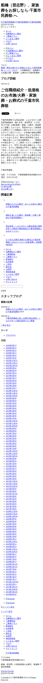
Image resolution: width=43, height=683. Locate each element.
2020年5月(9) (11, 529)
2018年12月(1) (11, 549)
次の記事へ (6, 189)
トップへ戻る (6, 611)
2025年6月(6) (11, 376)
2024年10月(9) (11, 396)
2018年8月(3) (11, 557)
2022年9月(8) (11, 459)
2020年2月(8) (11, 537)
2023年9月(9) (11, 428)
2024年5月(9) (11, 408)
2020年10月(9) (11, 516)
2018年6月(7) (11, 562)
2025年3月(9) (11, 383)
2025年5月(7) (11, 378)
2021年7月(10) (11, 494)
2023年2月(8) (11, 446)
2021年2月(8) (11, 506)
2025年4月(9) (11, 381)
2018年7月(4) (11, 559)
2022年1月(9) (11, 479)
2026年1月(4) (11, 358)
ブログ (8, 41)
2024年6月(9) (11, 406)
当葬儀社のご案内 (13, 34)
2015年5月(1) (11, 584)
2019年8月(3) (11, 547)
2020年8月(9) (11, 521)
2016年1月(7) (11, 579)
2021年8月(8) (11, 491)
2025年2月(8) (11, 386)
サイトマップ (11, 282)
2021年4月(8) (11, 501)
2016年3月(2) (11, 574)
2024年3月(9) (11, 413)
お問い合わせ (11, 44)
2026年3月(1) (11, 353)
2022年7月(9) (11, 464)
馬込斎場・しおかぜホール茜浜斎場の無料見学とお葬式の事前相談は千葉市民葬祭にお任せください (24, 228)
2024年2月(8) (11, 416)
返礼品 (8, 267)
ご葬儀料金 (10, 254)
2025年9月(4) (11, 368)
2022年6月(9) (11, 466)
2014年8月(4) (11, 594)
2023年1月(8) (11, 449)
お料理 (8, 269)
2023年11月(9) (11, 423)
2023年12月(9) (11, 421)
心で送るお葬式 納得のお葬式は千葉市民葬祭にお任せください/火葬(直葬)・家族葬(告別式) (24, 242)
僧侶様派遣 (10, 272)
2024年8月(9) (11, 401)
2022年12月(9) (11, 451)
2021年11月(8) (11, 484)
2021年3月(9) (11, 504)
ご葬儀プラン (11, 36)
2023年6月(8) (11, 436)
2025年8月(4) (11, 371)
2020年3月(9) (11, 534)
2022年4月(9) (11, 471)
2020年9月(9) (11, 519)
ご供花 (8, 264)
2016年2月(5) (11, 577)
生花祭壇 (9, 262)
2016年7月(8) (11, 569)
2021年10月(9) (11, 486)
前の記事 (8, 187)
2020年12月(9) (11, 511)
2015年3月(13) (11, 587)
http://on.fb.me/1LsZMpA (11, 184)
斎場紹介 (9, 259)
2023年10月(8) (11, 426)
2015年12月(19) (12, 582)
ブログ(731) (11, 335)
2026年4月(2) (11, 350)
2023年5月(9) (11, 438)
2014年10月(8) (11, 589)
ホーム (8, 31)
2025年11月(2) (11, 363)
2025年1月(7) (11, 388)
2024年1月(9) (11, 418)
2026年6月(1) (11, 348)
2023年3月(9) (11, 444)
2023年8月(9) (11, 431)
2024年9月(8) (11, 398)
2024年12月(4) (11, 391)
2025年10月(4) (11, 366)
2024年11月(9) (11, 393)
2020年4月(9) (11, 532)
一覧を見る (6, 325)
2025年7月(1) (11, 373)
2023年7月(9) (11, 433)
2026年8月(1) (11, 345)
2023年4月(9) (11, 441)
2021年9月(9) (11, 489)
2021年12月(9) (11, 481)
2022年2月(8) (11, 476)
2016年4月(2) (11, 572)
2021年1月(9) (11, 509)
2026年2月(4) (11, 355)
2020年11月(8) (11, 514)
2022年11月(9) (11, 454)
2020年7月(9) (11, 524)
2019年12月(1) (11, 542)
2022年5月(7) (11, 469)
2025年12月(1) (11, 361)
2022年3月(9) (11, 474)
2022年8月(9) (11, 461)
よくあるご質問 (12, 39)
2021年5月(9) (11, 499)
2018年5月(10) (11, 564)
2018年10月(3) (11, 552)
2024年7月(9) (11, 403)
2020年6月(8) (11, 527)
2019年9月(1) (11, 544)
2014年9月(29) (11, 592)
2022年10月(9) (11, 456)
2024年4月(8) (11, 411)
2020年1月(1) (11, 539)
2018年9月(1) (11, 554)
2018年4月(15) (11, 567)
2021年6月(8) (11, 496)
